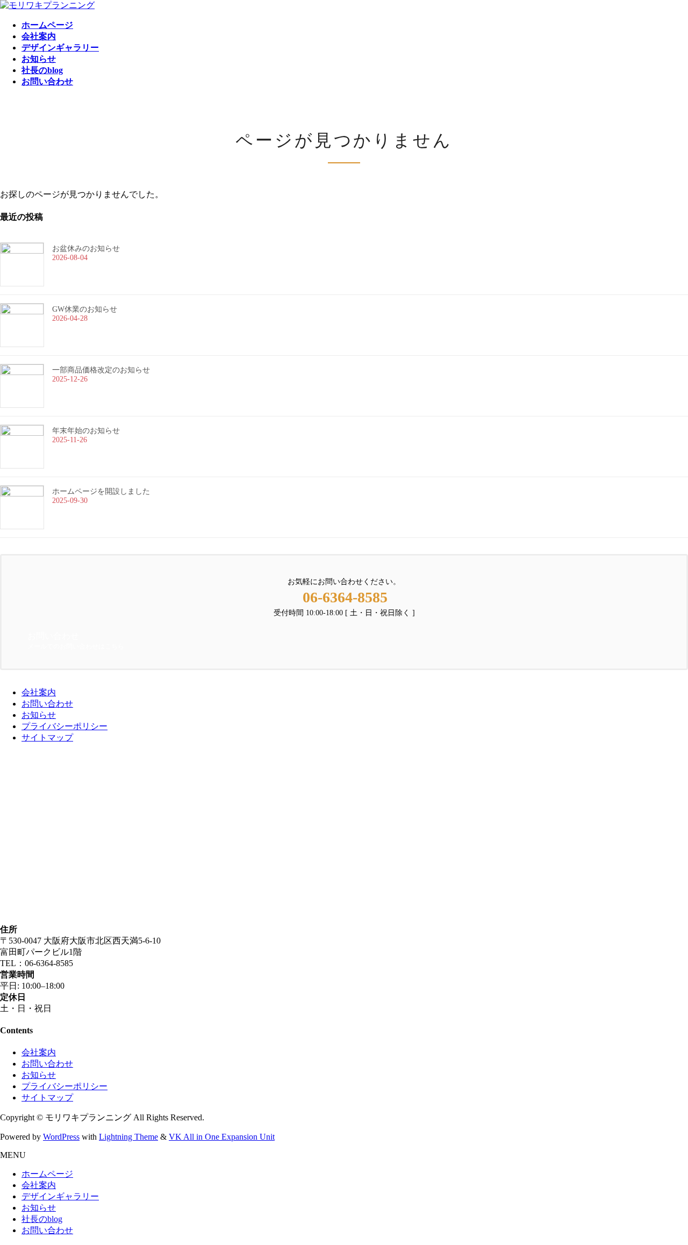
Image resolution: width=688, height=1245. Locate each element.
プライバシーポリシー (65, 726)
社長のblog (42, 1219)
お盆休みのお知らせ (86, 248)
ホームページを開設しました (101, 491)
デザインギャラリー (60, 1196)
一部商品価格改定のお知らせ (101, 370)
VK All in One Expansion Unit (222, 1136)
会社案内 (39, 692)
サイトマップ (47, 737)
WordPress (61, 1136)
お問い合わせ (47, 703)
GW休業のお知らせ (84, 309)
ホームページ (47, 1173)
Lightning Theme (128, 1136)
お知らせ (39, 714)
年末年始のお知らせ (86, 431)
